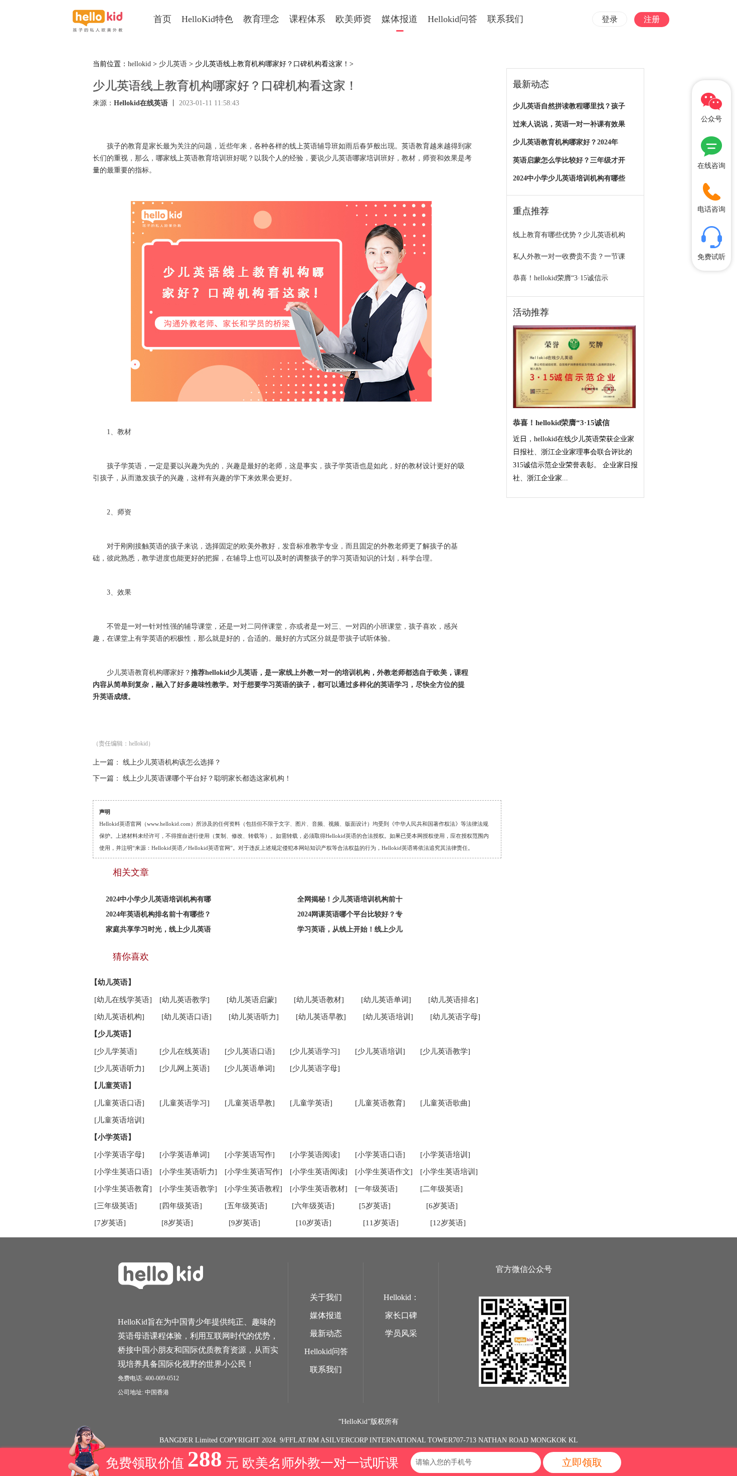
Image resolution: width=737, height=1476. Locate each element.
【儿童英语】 (112, 1085)
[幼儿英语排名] (453, 1000)
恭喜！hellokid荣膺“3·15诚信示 (560, 278)
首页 (162, 19)
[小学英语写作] (250, 1155)
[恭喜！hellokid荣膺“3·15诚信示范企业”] (574, 367)
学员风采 (401, 1333)
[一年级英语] (376, 1189)
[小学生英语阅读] (318, 1172)
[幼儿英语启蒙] (252, 1000)
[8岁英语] (177, 1223)
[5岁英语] (375, 1206)
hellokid (139, 64)
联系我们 (505, 19)
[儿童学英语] (311, 1103)
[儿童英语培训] (119, 1120)
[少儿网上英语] (184, 1068)
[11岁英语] (381, 1223)
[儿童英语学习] (184, 1103)
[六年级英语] (313, 1206)
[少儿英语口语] (250, 1051)
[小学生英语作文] (384, 1172)
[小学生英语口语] (123, 1172)
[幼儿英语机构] (119, 1017)
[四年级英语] (180, 1206)
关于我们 (326, 1297)
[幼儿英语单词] (386, 1000)
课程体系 (307, 19)
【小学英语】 (112, 1137)
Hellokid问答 (452, 19)
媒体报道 (400, 19)
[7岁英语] (110, 1223)
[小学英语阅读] (315, 1155)
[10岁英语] (313, 1223)
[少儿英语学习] (315, 1051)
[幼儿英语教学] (184, 1000)
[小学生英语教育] (123, 1189)
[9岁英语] (244, 1223)
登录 (610, 19)
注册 (652, 19)
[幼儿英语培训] (388, 1017)
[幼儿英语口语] (186, 1017)
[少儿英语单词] (250, 1068)
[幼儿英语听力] (254, 1017)
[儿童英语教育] (380, 1103)
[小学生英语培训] (449, 1172)
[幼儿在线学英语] (123, 1000)
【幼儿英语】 (112, 982)
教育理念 (261, 19)
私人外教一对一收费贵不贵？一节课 (569, 256)
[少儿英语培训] (380, 1051)
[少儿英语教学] (445, 1051)
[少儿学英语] (115, 1051)
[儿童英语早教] (250, 1103)
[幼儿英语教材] (319, 1000)
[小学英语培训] (445, 1155)
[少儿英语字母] (315, 1068)
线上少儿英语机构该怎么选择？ (172, 762)
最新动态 (326, 1333)
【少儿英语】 (112, 1034)
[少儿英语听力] (119, 1068)
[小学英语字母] (119, 1155)
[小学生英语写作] (253, 1172)
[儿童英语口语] (119, 1103)
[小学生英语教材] (318, 1189)
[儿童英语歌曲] (445, 1103)
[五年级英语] (246, 1206)
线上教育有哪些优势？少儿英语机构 (569, 235)
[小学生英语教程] (253, 1189)
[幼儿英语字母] (455, 1017)
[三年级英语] (115, 1206)
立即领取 (582, 1462)
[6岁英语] (442, 1206)
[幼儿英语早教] (321, 1017)
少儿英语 (173, 64)
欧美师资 (353, 19)
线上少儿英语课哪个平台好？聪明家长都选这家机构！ (207, 778)
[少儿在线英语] (184, 1051)
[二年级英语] (441, 1189)
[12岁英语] (448, 1223)
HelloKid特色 (207, 19)
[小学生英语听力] (188, 1172)
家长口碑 (401, 1315)
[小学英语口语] (380, 1155)
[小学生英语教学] (188, 1189)
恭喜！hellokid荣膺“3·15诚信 (561, 423)
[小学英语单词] (184, 1155)
